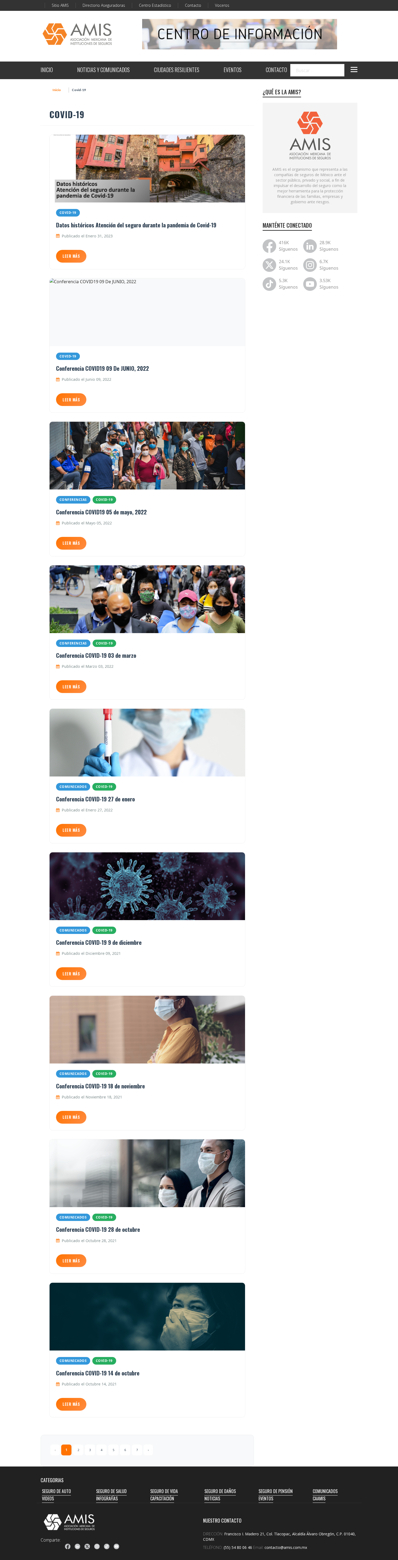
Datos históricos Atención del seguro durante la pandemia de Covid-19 (136, 225)
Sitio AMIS (60, 5)
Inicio (57, 90)
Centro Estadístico (155, 5)
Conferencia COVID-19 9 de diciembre (99, 942)
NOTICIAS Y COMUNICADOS (103, 70)
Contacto (193, 5)
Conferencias (73, 499)
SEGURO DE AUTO (56, 1491)
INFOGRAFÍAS (107, 1498)
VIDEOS (48, 1498)
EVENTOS (233, 70)
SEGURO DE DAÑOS (220, 1491)
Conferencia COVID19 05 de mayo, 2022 (101, 512)
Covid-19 (68, 212)
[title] (67, 1546)
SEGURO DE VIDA (164, 1491)
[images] (310, 135)
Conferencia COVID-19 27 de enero (95, 799)
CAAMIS (319, 1498)
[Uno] (77, 34)
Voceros (222, 5)
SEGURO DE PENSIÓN (276, 1491)
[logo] (69, 1522)
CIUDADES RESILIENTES (176, 70)
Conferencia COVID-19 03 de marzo (96, 655)
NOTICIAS (212, 1498)
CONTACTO (276, 70)
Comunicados (73, 786)
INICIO (47, 70)
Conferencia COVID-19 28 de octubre (98, 1229)
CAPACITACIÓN (162, 1498)
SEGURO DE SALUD (111, 1491)
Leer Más (71, 256)
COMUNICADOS (325, 1491)
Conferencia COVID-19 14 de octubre (97, 1373)
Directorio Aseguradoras (104, 5)
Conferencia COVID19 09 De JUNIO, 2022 (102, 368)
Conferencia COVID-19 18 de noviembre (100, 1086)
